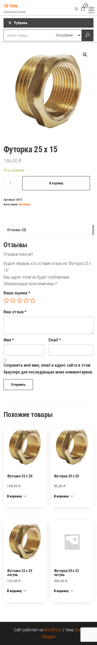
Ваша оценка (17, 292)
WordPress (53, 629)
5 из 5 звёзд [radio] (33, 300)
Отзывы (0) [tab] (16, 230)
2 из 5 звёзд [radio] (13, 300)
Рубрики (20, 23)
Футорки (24, 204)
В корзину (56, 183)
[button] (85, 55)
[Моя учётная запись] (76, 8)
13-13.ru (10, 5)
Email (54, 339)
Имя (9, 339)
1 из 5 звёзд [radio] (6, 300)
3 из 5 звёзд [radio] (19, 300)
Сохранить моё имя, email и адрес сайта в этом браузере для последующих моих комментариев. (48, 368)
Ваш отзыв (15, 311)
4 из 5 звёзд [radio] (26, 300)
